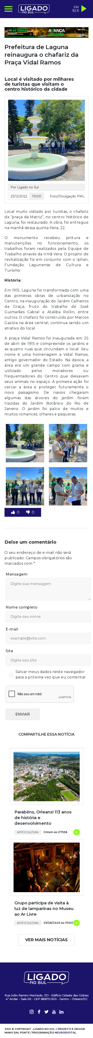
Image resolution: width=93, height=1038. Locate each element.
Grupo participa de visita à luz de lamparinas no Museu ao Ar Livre (44, 909)
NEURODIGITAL (65, 1032)
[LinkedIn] (61, 1012)
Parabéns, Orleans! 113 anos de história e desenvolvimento (43, 818)
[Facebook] (39, 1012)
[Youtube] (54, 1012)
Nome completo (22, 607)
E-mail (12, 629)
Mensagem (17, 574)
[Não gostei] (28, 512)
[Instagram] (32, 1012)
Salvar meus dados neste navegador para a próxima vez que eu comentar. (51, 674)
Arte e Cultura (28, 832)
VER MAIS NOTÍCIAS (46, 939)
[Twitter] (46, 1012)
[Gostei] (13, 512)
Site (9, 651)
